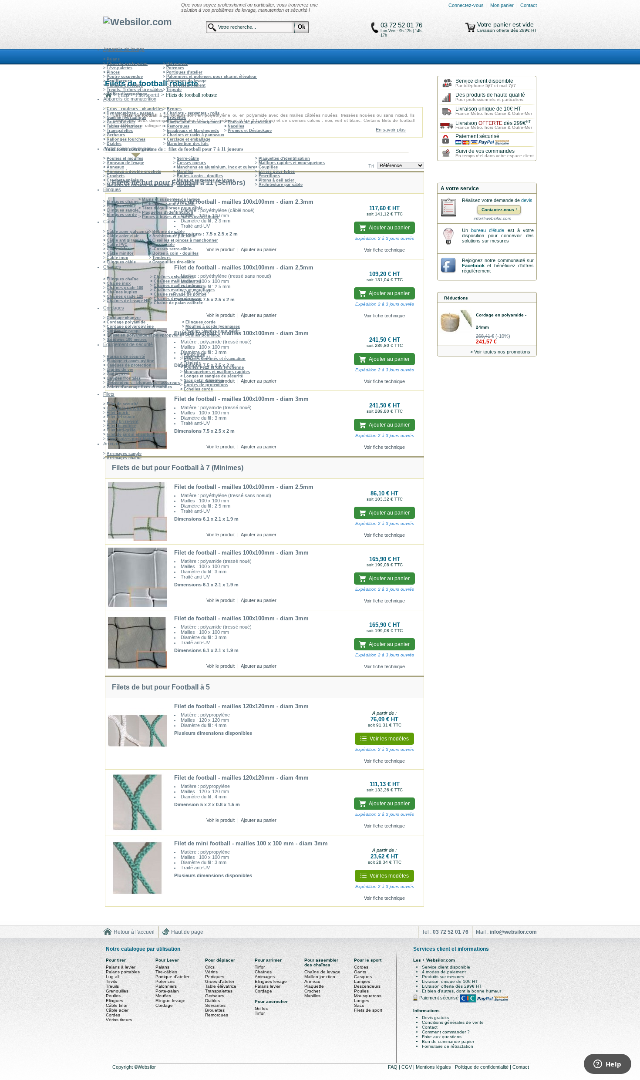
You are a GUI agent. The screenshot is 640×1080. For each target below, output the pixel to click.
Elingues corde (122, 214)
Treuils (112, 986)
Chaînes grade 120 (125, 296)
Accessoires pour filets (129, 439)
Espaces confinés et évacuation (215, 359)
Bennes (174, 109)
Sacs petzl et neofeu (203, 380)
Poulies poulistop (203, 335)
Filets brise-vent (122, 421)
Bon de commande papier (448, 1041)
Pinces (113, 72)
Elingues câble (121, 206)
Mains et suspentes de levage (206, 180)
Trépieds (192, 363)
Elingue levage (170, 1000)
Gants (360, 971)
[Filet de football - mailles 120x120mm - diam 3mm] (137, 734)
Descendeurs (367, 986)
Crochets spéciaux (125, 180)
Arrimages (265, 976)
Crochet (312, 991)
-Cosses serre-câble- (172, 249)
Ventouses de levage (186, 81)
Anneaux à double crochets (134, 171)
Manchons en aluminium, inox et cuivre (216, 167)
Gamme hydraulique (126, 117)
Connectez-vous (466, 5)
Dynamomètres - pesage (130, 113)
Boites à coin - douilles (200, 176)
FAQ (393, 1067)
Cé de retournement (185, 85)
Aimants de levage (125, 85)
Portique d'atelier (172, 976)
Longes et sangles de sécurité (213, 376)
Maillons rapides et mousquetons (292, 163)
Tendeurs (186, 184)
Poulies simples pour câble (212, 331)
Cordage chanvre (124, 318)
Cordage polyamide (126, 322)
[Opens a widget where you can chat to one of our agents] (607, 1065)
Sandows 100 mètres (127, 339)
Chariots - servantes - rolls (193, 113)
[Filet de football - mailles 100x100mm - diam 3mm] (137, 423)
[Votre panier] (470, 27)
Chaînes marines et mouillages (184, 290)
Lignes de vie (120, 369)
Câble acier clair (123, 236)
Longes (361, 1000)
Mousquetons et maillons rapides (217, 372)
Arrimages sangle (124, 453)
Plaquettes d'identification (284, 158)
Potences (175, 68)
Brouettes (176, 117)
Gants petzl (118, 374)
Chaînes (263, 971)
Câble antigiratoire (125, 240)
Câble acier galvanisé (128, 231)
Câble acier (117, 1010)
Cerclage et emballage (188, 139)
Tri (371, 165)
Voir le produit (220, 249)
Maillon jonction (319, 976)
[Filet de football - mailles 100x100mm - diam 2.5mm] (137, 511)
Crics (210, 967)
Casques (363, 976)
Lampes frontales (124, 378)
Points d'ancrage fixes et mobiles (139, 387)
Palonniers (177, 63)
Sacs (359, 1005)
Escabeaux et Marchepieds (193, 130)
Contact (528, 5)
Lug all (112, 976)
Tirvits (111, 981)
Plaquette (314, 986)
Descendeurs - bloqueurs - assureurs (143, 382)
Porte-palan (167, 991)
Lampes (362, 981)
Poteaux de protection (249, 122)
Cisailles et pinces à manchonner (185, 240)
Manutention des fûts (188, 143)
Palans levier (267, 986)
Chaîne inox (119, 283)
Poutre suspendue (125, 76)
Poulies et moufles (125, 158)
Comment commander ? (446, 1032)
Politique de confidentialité (482, 1067)
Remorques (178, 126)
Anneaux (115, 167)
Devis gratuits (435, 1017)
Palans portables (123, 971)
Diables (114, 143)
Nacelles (236, 126)
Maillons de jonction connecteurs (140, 184)
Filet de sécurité (122, 404)
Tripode (174, 89)
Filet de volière (121, 426)
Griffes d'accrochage (127, 94)
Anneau (312, 981)
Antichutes (194, 354)
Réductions (456, 298)
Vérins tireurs (119, 1019)
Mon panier (502, 5)
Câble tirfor (118, 249)
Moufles (163, 995)
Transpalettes (120, 130)
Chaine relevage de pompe (180, 294)
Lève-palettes (119, 68)
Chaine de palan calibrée (178, 303)
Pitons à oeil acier (276, 180)
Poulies (113, 995)
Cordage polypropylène (130, 326)
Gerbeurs (116, 135)
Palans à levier (120, 967)
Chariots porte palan (127, 63)
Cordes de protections (206, 385)
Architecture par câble (281, 184)
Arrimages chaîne (124, 458)
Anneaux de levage (125, 163)
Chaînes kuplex (122, 292)
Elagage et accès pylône (130, 361)
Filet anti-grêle (121, 430)
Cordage (164, 1005)
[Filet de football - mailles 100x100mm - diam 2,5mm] (137, 292)
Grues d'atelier (121, 122)
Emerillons (269, 176)
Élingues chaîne (122, 201)
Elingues (114, 1000)
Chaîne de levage (322, 971)
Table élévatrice (220, 986)
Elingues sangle (122, 210)
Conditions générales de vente (453, 1022)
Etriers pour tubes (277, 171)
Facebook (473, 265)
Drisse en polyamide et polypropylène (144, 335)
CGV (407, 1067)
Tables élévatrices (124, 126)
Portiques (214, 976)
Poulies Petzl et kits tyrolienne (214, 367)
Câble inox (117, 258)
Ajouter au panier (258, 249)
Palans (113, 59)
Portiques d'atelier (184, 72)
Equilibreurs (119, 81)
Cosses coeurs (191, 163)
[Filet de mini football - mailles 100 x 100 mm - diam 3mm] (137, 871)
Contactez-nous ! (499, 209)
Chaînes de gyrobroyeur (178, 298)
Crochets (116, 176)
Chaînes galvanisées (174, 277)
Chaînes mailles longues (178, 285)
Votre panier (494, 24)
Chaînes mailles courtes (177, 281)
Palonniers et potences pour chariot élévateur (211, 76)
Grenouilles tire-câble (173, 262)
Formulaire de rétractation (447, 1046)
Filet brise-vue (121, 417)
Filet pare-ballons (124, 408)
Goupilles (268, 167)
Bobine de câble (168, 231)
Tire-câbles (166, 971)
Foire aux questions (441, 1036)
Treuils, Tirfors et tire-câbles (135, 89)
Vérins (211, 971)
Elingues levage (271, 981)
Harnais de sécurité (126, 356)
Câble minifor (120, 253)
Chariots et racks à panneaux (195, 135)
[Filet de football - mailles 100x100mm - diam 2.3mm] (137, 226)
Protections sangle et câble (168, 204)
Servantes (215, 1005)
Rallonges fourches (126, 139)
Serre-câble (188, 158)
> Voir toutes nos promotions (500, 351)
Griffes (261, 1008)
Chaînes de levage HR (128, 301)
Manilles (185, 171)
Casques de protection (129, 365)
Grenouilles (117, 991)
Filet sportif (118, 412)
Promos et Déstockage (250, 130)
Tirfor (260, 967)
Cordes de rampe (124, 331)
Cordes (113, 1015)
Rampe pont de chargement (194, 122)
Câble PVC (117, 244)
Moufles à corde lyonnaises (212, 326)
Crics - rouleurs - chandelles (135, 109)
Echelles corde (198, 389)
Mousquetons (367, 995)
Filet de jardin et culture (131, 434)
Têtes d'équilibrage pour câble (172, 208)
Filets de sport (368, 1010)
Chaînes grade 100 (125, 288)
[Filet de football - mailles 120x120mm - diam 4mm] (137, 802)
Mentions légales (434, 1067)
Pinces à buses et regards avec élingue (180, 217)
